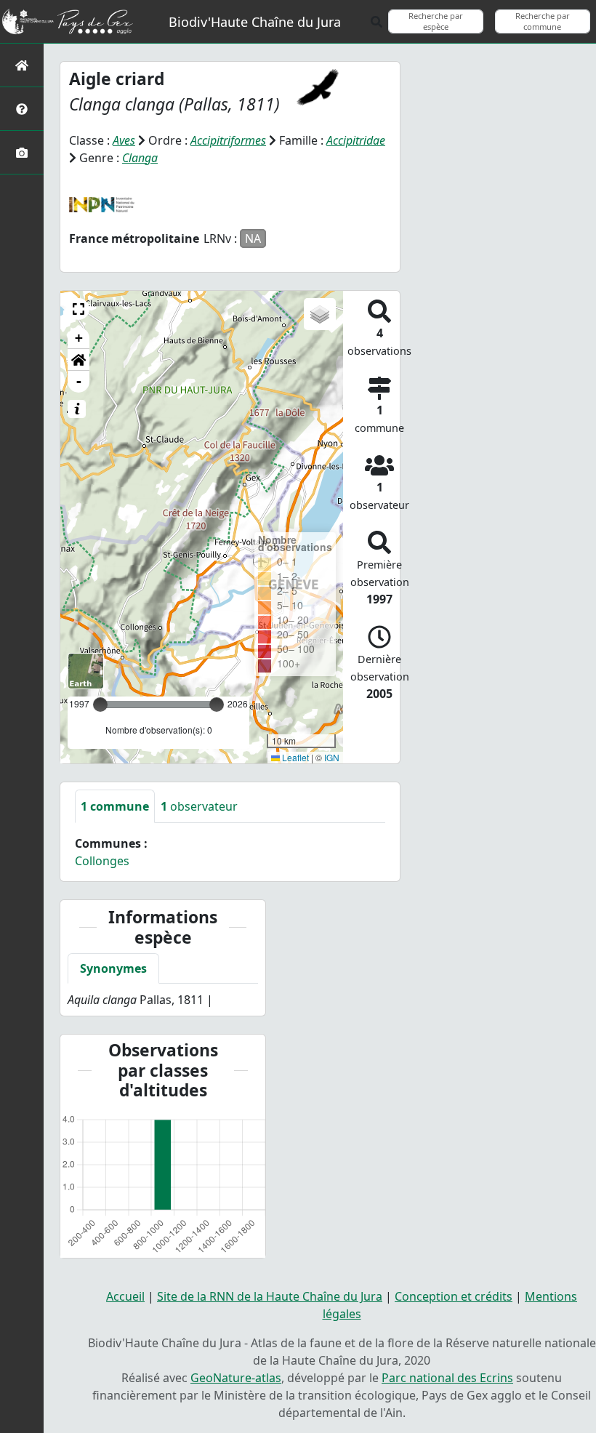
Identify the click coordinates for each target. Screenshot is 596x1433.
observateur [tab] (199, 806)
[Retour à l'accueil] (22, 65)
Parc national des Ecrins (447, 1378)
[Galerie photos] (22, 152)
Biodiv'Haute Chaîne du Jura (255, 22)
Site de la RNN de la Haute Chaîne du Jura (269, 1296)
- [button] (79, 381)
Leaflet (294, 757)
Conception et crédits (453, 1296)
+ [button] (79, 337)
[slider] (216, 704)
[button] (78, 309)
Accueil (125, 1296)
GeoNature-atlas (235, 1378)
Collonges (102, 861)
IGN (331, 757)
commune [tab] (115, 806)
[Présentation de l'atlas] (22, 108)
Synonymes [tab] (113, 968)
